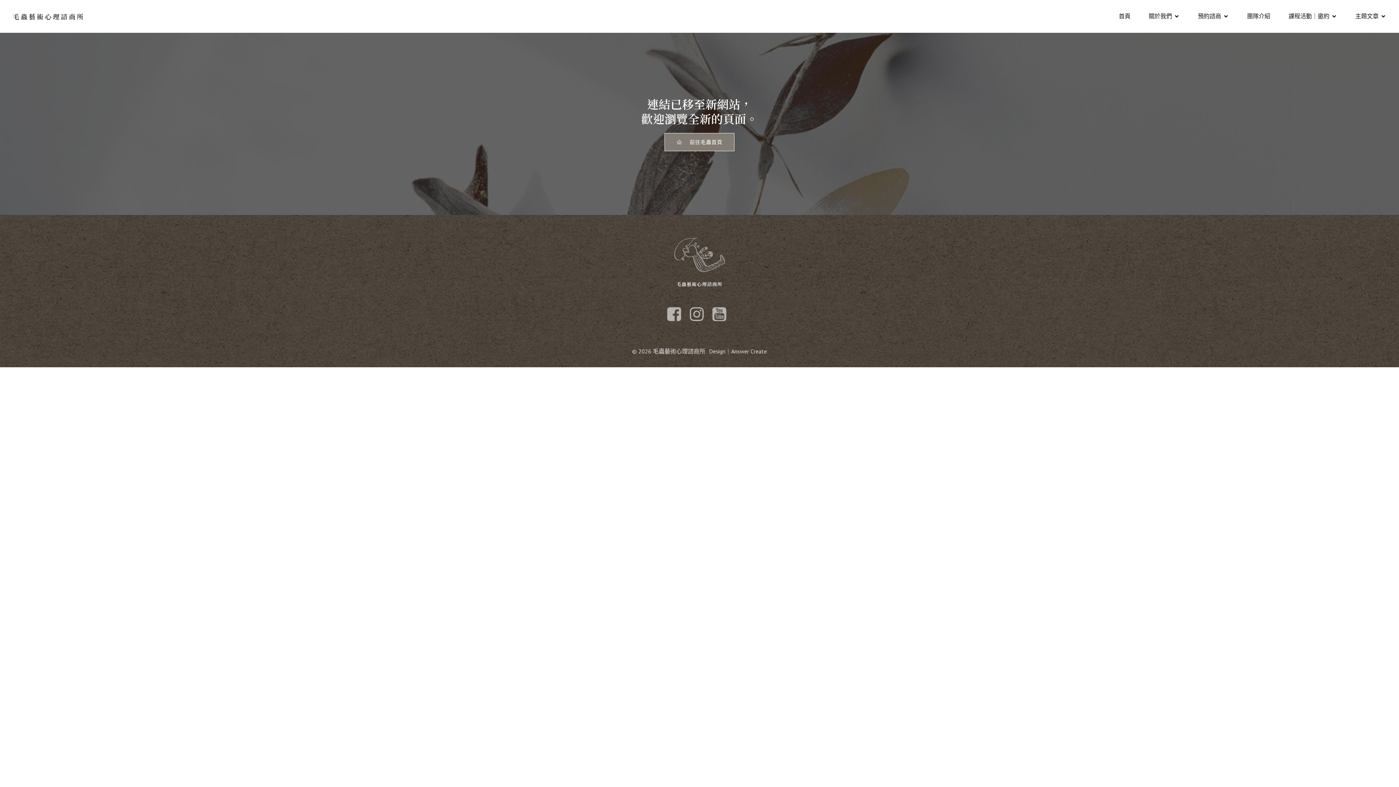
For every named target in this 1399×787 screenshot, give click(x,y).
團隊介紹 (1258, 16)
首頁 (1124, 16)
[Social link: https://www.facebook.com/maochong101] (677, 314)
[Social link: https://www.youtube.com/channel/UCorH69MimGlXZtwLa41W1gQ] (722, 314)
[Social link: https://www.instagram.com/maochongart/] (699, 314)
